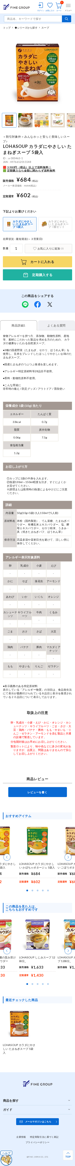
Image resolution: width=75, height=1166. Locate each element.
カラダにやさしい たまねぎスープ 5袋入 (23, 224)
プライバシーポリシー (37, 1142)
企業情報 (21, 1136)
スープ (45, 27)
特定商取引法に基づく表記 (44, 1136)
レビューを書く (37, 792)
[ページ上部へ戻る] (68, 1155)
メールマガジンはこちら (38, 1121)
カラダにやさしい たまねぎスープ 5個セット (58, 224)
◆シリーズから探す (26, 27)
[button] (6, 857)
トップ (7, 27)
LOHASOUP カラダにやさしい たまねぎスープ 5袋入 (19, 1048)
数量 (6, 248)
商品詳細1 (18, 325)
